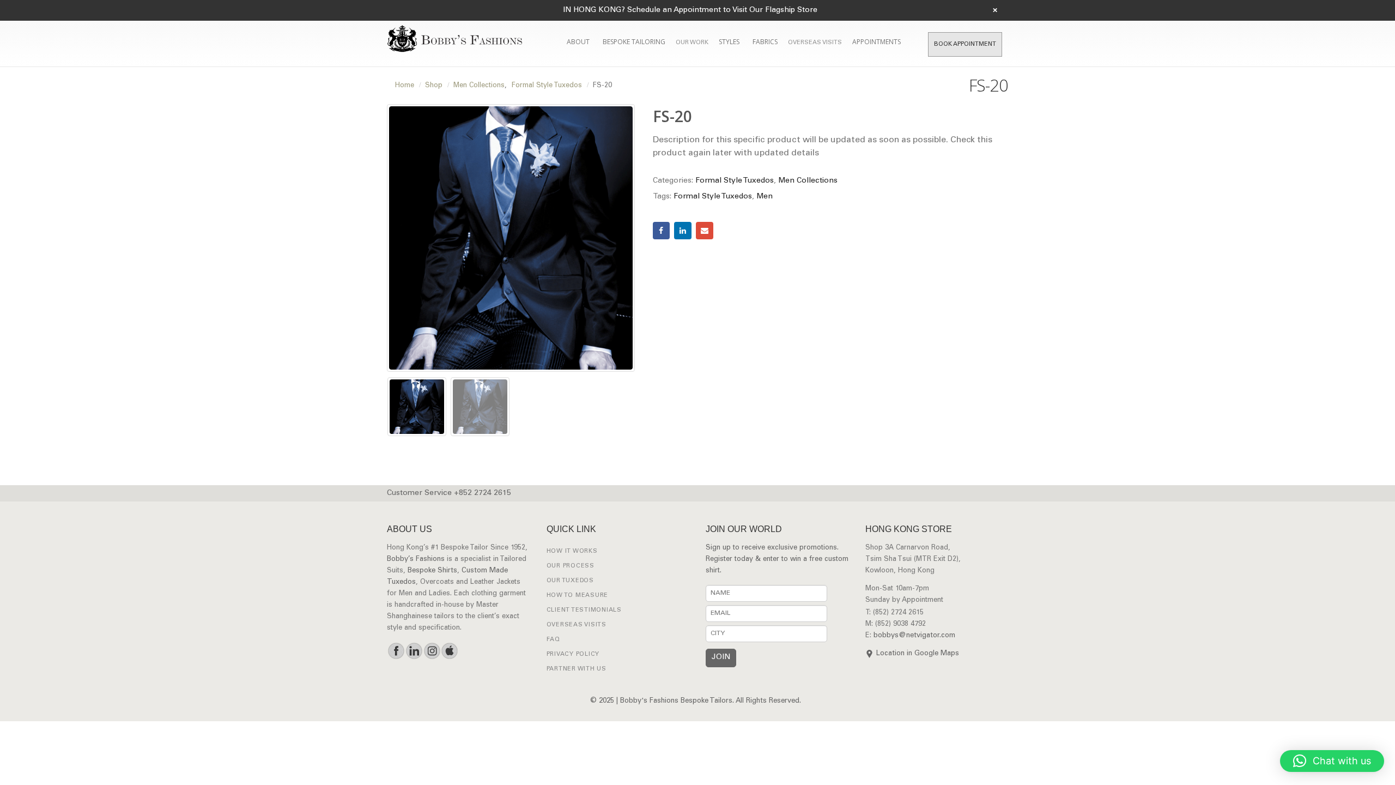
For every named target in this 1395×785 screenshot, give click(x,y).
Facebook (661, 230)
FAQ (553, 640)
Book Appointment (965, 44)
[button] (1332, 761)
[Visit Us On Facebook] (396, 651)
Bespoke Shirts (432, 571)
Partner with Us (576, 669)
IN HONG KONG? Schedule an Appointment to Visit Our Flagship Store (690, 10)
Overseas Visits (815, 43)
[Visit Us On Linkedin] (414, 651)
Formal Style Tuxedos (734, 181)
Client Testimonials (584, 610)
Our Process (571, 566)
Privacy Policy (573, 654)
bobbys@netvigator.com (914, 635)
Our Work (692, 43)
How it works (572, 551)
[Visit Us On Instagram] (432, 651)
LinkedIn (683, 230)
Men (764, 197)
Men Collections (808, 181)
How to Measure (578, 596)
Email (704, 230)
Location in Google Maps (917, 653)
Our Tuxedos (570, 581)
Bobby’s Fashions (416, 559)
